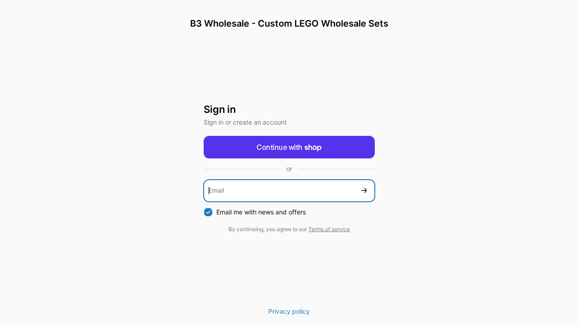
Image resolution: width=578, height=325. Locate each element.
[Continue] (364, 191)
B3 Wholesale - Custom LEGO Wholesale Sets (289, 23)
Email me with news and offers (261, 212)
